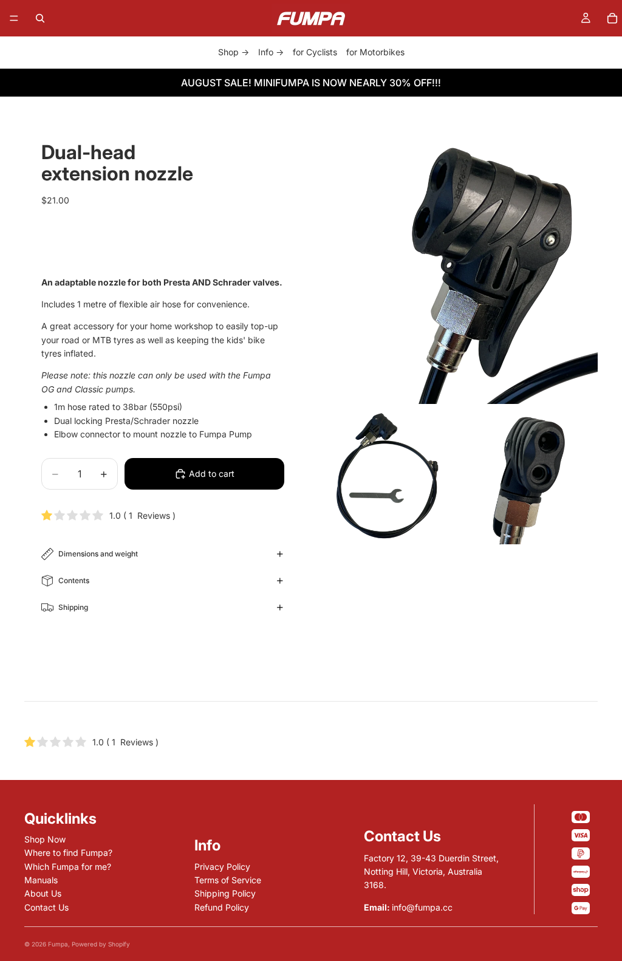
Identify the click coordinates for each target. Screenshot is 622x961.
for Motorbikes (375, 52)
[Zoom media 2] (389, 475)
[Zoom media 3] (529, 475)
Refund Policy (221, 907)
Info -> (271, 52)
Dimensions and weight (98, 553)
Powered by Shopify (101, 944)
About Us (42, 893)
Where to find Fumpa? (68, 852)
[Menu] (14, 18)
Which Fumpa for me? (67, 866)
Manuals (41, 880)
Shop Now (45, 839)
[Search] (40, 18)
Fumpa (58, 944)
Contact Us (46, 907)
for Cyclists (315, 52)
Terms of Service (227, 880)
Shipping (73, 607)
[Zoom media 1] (459, 265)
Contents (73, 580)
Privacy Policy (222, 866)
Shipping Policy (225, 893)
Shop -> (233, 52)
